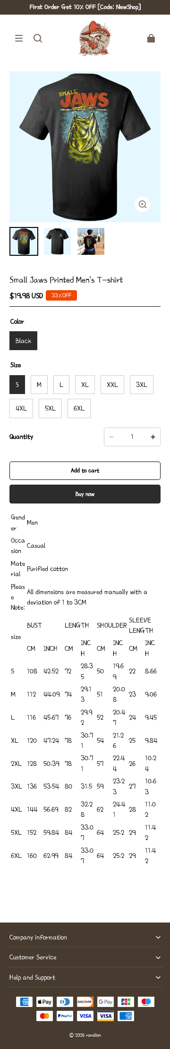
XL (85, 384)
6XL (79, 408)
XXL (112, 384)
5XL (50, 408)
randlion (93, 1035)
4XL (21, 408)
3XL (141, 384)
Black (23, 340)
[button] (18, 38)
